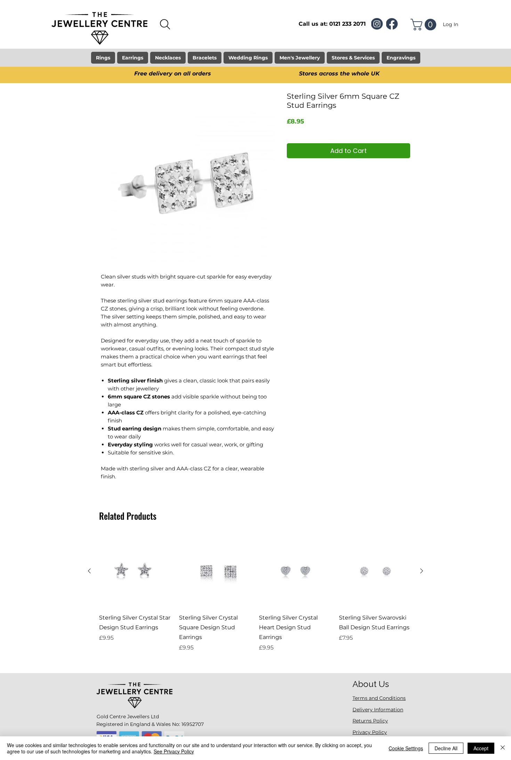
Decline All (446, 748)
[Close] (502, 748)
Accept (480, 748)
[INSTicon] (377, 24)
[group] (255, 598)
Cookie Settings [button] (406, 748)
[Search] (165, 24)
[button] (425, 24)
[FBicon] (392, 24)
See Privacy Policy (174, 751)
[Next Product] (421, 571)
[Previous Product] (89, 571)
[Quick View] (135, 570)
